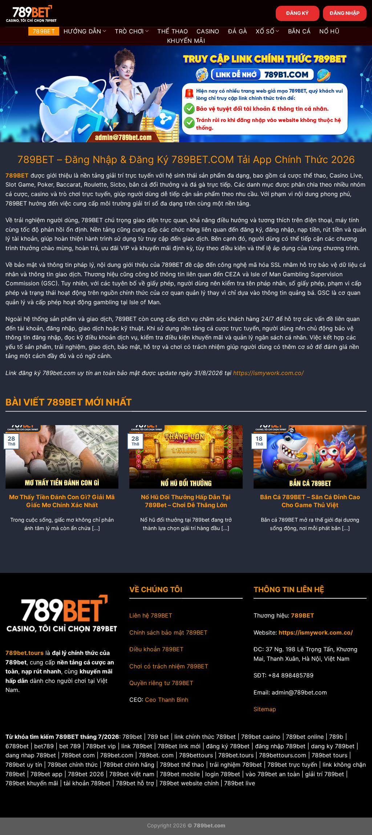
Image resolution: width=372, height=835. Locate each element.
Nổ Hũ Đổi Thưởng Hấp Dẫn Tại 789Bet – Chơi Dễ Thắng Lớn (186, 501)
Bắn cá (299, 31)
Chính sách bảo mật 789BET (168, 632)
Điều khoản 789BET (156, 649)
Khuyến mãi (186, 40)
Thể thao (172, 31)
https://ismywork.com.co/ (268, 372)
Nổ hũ (329, 31)
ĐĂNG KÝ (297, 13)
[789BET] (41, 13)
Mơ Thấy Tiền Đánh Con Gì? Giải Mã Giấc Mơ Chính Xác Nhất (62, 501)
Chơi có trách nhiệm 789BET (168, 666)
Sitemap (265, 709)
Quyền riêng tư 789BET (161, 683)
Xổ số (265, 31)
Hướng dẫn (82, 31)
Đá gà (237, 31)
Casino (208, 31)
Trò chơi (129, 31)
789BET (44, 31)
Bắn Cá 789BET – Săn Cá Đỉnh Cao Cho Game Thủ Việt (310, 501)
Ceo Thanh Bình (166, 699)
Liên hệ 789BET (150, 615)
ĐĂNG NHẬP (345, 13)
